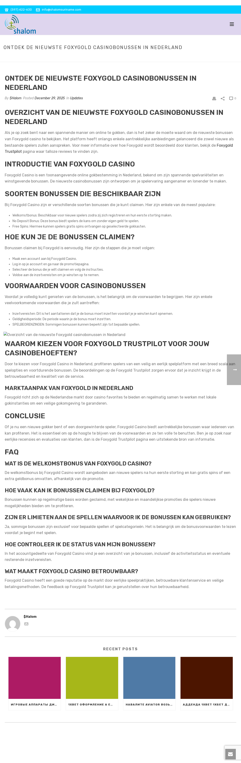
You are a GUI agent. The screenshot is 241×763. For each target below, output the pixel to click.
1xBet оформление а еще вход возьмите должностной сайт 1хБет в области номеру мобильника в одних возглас (93, 704)
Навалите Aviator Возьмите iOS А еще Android (151, 704)
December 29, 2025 (50, 98)
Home (112, 57)
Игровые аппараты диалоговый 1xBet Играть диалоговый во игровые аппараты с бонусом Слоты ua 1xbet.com (36, 704)
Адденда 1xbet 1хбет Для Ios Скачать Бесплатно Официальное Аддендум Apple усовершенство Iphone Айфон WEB (208, 704)
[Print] (214, 98)
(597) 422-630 (21, 9)
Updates (126, 57)
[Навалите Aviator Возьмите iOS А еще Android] (149, 678)
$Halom (15, 98)
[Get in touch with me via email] (26, 625)
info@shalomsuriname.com (61, 9)
